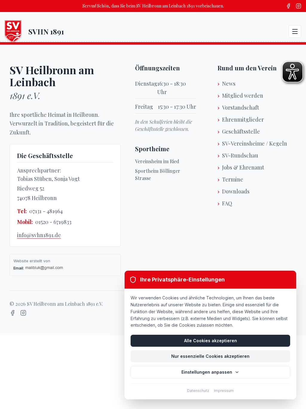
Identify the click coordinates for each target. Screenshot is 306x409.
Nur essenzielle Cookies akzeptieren (210, 356)
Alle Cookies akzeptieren (210, 340)
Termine (232, 179)
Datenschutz (198, 390)
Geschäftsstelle (241, 131)
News (228, 83)
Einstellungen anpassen (206, 372)
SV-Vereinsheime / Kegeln (254, 143)
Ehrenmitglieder (243, 119)
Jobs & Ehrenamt (243, 167)
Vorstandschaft (240, 107)
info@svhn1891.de (39, 235)
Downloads (236, 191)
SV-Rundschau (240, 155)
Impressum (224, 390)
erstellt (36, 260)
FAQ (227, 203)
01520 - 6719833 (53, 221)
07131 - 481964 (46, 211)
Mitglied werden (242, 95)
